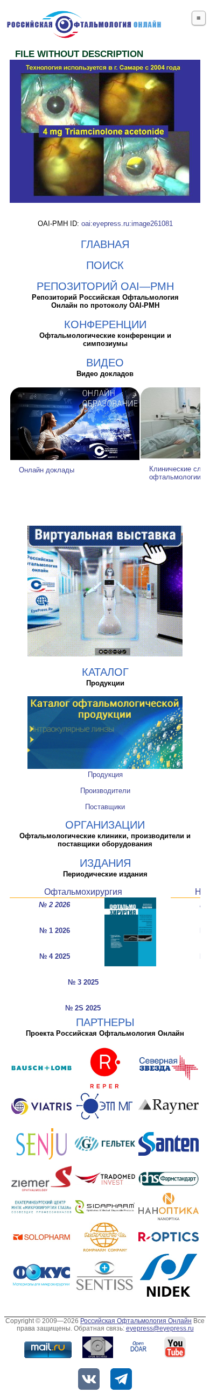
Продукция (105, 774)
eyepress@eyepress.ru (160, 1328)
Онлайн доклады (46, 470)
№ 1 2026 (54, 931)
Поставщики (105, 807)
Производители (105, 791)
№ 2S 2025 (83, 1008)
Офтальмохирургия (83, 891)
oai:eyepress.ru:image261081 (127, 224)
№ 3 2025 (83, 982)
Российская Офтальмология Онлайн (136, 1321)
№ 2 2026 (54, 905)
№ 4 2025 (54, 956)
